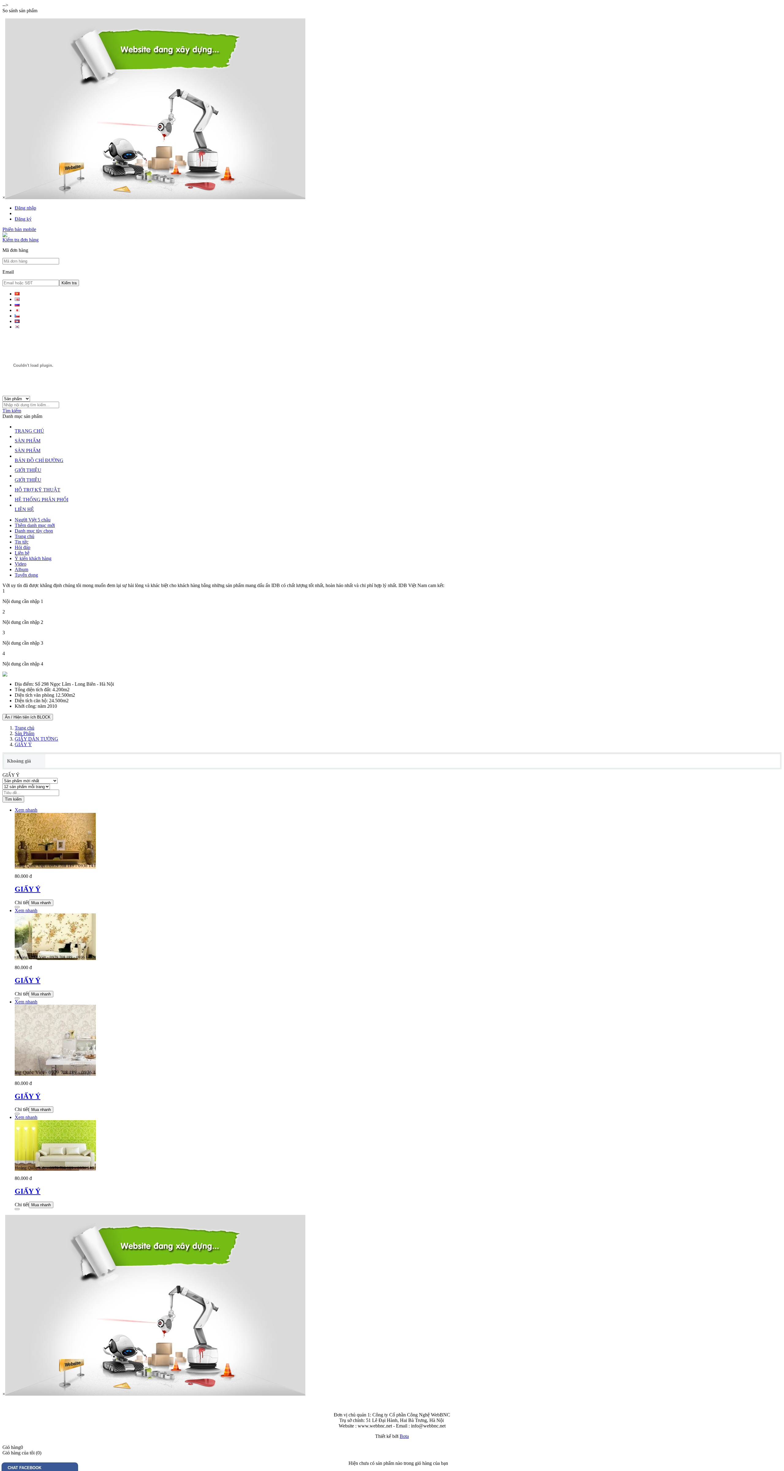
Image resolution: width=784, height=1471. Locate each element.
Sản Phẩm (24, 733)
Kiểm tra (69, 283)
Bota (404, 1436)
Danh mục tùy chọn (34, 530)
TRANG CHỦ (29, 431)
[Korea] (17, 326)
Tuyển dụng (26, 575)
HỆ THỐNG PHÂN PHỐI (41, 499)
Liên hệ (22, 552)
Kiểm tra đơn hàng (20, 239)
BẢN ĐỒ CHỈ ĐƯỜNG (39, 460)
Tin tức (21, 541)
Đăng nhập (25, 207)
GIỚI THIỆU (28, 470)
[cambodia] (17, 321)
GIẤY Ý (23, 744)
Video (20, 564)
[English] (17, 299)
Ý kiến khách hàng (33, 558)
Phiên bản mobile (19, 229)
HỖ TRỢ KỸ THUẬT (37, 489)
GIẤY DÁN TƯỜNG (36, 738)
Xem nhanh (26, 810)
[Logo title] (33, 394)
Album (21, 569)
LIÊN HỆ (24, 509)
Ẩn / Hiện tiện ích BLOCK (28, 717)
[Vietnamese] (17, 293)
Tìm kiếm (11, 410)
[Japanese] (17, 310)
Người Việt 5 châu (33, 519)
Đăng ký (23, 219)
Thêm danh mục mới (35, 525)
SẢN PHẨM (27, 440)
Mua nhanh (41, 902)
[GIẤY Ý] (55, 867)
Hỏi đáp (22, 547)
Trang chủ (24, 536)
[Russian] (17, 304)
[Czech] (17, 315)
